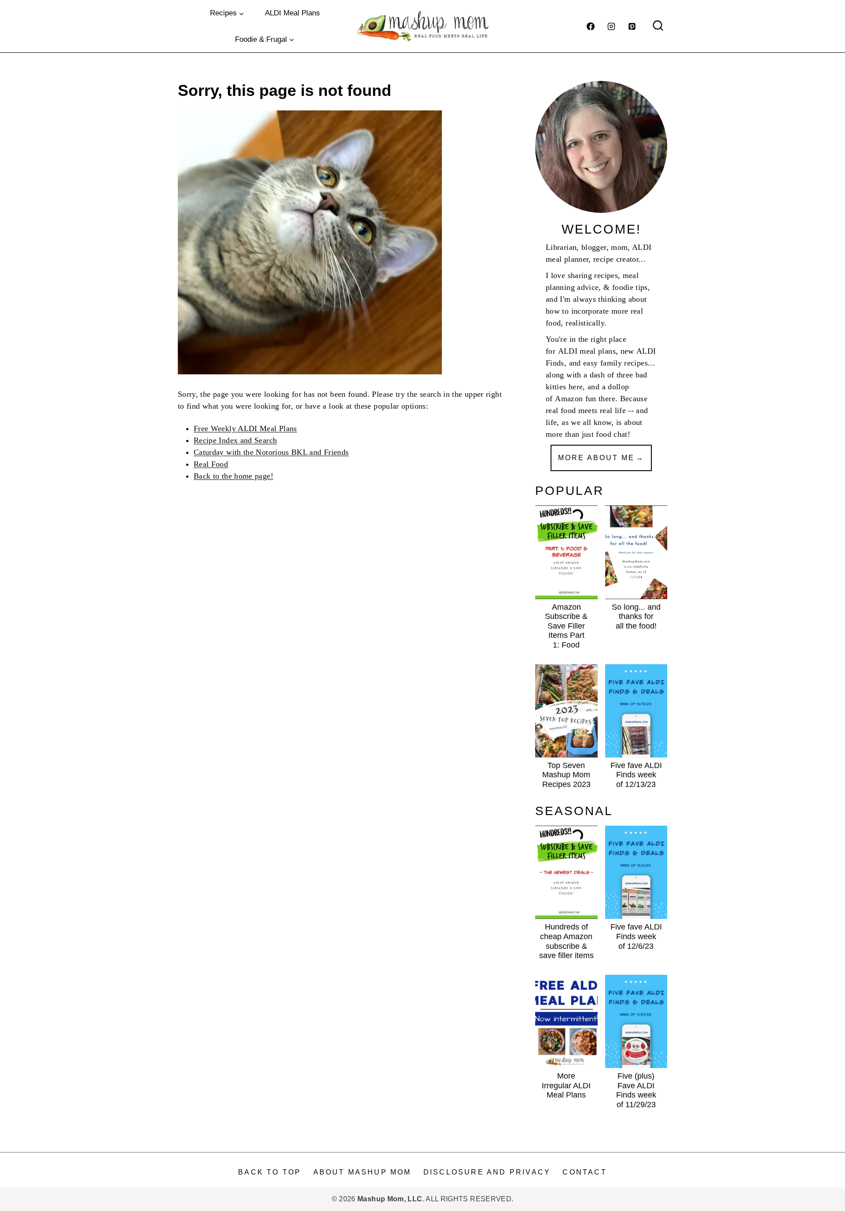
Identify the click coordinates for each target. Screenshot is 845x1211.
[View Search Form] (658, 26)
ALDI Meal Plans (292, 13)
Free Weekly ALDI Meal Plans (245, 428)
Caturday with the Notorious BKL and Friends (271, 452)
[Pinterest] (632, 26)
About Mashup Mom (362, 1172)
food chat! (613, 434)
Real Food (211, 464)
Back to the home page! (233, 476)
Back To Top (269, 1172)
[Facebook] (591, 26)
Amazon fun (575, 398)
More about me (596, 457)
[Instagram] (611, 26)
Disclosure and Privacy (487, 1172)
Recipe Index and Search (235, 440)
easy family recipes (615, 363)
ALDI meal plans (587, 351)
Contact (584, 1172)
